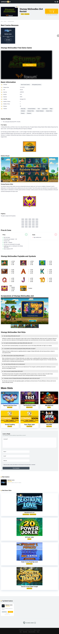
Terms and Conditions (32, 631)
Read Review (4, 611)
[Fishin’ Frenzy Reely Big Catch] (29, 560)
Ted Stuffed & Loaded (29, 405)
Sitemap (38, 631)
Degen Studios (49, 426)
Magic (51, 108)
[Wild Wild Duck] (49, 403)
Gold (39, 108)
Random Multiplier (40, 111)
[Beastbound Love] (29, 511)
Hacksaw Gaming (26, 514)
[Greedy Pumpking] (10, 422)
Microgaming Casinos (36, 84)
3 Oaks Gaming (29, 426)
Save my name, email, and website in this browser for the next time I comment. (19, 464)
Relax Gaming (9, 407)
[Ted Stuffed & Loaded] (29, 403)
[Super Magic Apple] (29, 422)
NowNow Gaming (33, 514)
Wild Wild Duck (49, 405)
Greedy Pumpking (10, 424)
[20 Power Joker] (29, 535)
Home (2, 21)
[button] (47, 310)
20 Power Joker (29, 537)
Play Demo (29, 65)
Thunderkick (10, 426)
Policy (21, 631)
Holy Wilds (49, 424)
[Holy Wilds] (49, 422)
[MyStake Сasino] (4, 485)
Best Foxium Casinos (25, 84)
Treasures (29, 113)
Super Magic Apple (29, 424)
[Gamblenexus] (6, 1)
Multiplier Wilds (30, 111)
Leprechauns (44, 108)
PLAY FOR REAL (51, 11)
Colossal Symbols (31, 108)
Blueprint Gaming (29, 407)
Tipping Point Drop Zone (10, 405)
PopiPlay (49, 407)
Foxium (5, 21)
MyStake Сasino (8, 34)
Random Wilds (49, 111)
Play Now (10, 611)
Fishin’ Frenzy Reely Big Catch (29, 562)
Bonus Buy (23, 108)
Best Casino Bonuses (9, 25)
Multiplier (23, 111)
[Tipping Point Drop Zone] (10, 403)
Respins (22, 113)
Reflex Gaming (29, 588)
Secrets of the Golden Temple (29, 586)
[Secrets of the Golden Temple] (29, 585)
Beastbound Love (29, 512)
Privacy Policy (25, 631)
